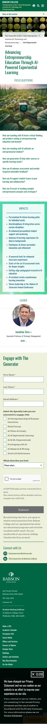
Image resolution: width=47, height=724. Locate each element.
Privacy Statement (13, 715)
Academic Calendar (10, 629)
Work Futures (14, 426)
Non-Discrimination (10, 660)
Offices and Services (10, 641)
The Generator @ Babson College (23, 558)
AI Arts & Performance (19, 453)
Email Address (10, 399)
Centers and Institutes (11, 656)
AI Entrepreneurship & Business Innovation (23, 420)
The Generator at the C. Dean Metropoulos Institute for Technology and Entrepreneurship (17, 7)
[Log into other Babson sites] (34, 6)
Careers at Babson (9, 645)
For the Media (8, 664)
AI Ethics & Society (17, 431)
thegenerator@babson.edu (20, 553)
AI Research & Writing (18, 449)
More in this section (25, 14)
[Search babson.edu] (38, 6)
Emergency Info (8, 633)
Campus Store (8, 649)
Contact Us (7, 602)
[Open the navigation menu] (42, 6)
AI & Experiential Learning (21, 435)
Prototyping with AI (17, 444)
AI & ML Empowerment (19, 440)
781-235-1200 (8, 598)
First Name (8, 374)
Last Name (8, 387)
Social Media (7, 637)
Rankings (6, 652)
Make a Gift (7, 626)
